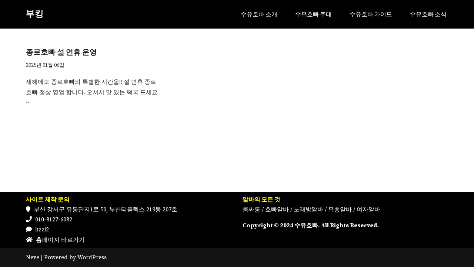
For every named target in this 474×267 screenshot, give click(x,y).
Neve (32, 257)
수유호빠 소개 (259, 14)
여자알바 (368, 209)
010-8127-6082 (53, 219)
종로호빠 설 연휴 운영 (61, 52)
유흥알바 (340, 209)
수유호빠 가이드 (371, 14)
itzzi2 (42, 229)
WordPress (92, 257)
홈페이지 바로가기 (60, 240)
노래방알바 (308, 209)
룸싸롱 (251, 209)
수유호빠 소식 (428, 14)
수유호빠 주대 (313, 14)
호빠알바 (277, 209)
